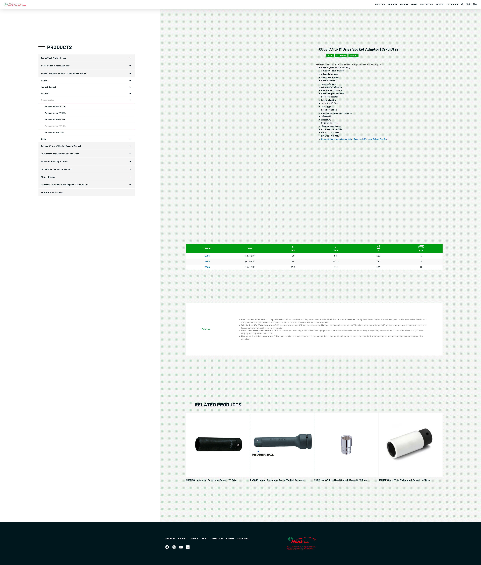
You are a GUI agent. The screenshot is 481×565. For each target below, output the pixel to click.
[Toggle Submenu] (130, 58)
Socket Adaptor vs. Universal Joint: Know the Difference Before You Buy (354, 139)
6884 (207, 267)
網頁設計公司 (291, 549)
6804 (207, 256)
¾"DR (330, 55)
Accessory (341, 55)
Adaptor (353, 55)
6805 (207, 261)
